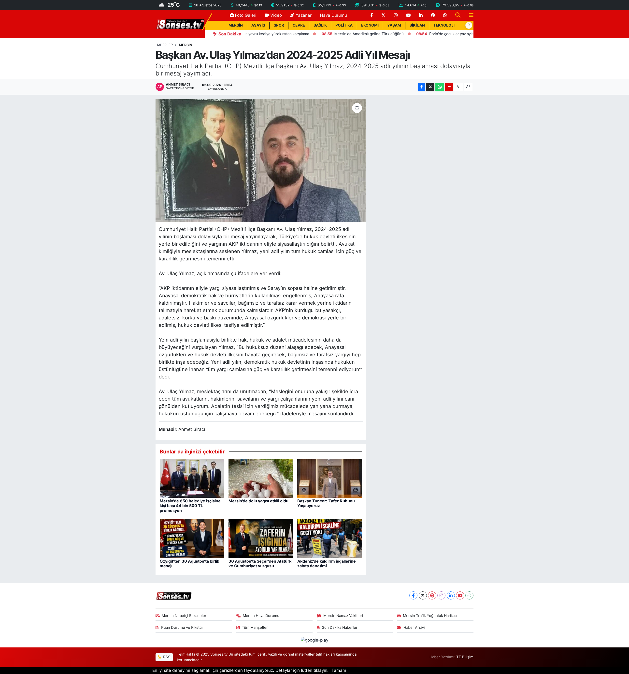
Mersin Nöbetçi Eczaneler (184, 616)
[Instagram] (441, 595)
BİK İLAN (417, 25)
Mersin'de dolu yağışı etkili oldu (258, 500)
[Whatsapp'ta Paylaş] (439, 87)
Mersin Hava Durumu (261, 616)
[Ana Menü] (469, 15)
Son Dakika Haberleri (340, 627)
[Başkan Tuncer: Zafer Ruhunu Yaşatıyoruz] (329, 478)
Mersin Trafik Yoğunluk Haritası (430, 616)
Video (276, 15)
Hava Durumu (333, 15)
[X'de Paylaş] (430, 87)
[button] (468, 25)
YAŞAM (394, 25)
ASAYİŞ (258, 25)
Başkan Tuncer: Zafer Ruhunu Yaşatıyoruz (326, 503)
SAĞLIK (320, 25)
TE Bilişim (464, 657)
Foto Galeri (245, 15)
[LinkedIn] (451, 595)
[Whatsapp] (469, 595)
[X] (423, 595)
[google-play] (314, 639)
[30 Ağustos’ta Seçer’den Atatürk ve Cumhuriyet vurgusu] (261, 538)
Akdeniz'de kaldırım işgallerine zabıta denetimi (326, 563)
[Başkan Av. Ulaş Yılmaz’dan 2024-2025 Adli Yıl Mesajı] (261, 160)
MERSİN (236, 25)
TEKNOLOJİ (444, 25)
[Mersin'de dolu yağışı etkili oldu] (261, 478)
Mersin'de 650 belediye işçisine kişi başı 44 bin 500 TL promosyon (190, 505)
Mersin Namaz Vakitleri (343, 616)
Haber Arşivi (414, 627)
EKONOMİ (370, 25)
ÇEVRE (299, 25)
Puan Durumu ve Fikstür (182, 627)
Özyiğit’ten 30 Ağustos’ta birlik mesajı (189, 563)
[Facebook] (413, 595)
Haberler (164, 45)
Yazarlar (304, 15)
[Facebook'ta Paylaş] (421, 87)
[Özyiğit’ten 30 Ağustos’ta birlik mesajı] (192, 538)
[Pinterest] (432, 595)
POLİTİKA (344, 25)
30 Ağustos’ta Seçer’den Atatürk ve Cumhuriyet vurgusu (260, 563)
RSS (166, 657)
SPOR (279, 25)
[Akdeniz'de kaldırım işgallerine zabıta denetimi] (329, 538)
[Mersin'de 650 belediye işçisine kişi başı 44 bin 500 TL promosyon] (192, 478)
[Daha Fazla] (449, 87)
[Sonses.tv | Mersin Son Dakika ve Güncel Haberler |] (180, 23)
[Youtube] (460, 595)
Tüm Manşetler (255, 627)
